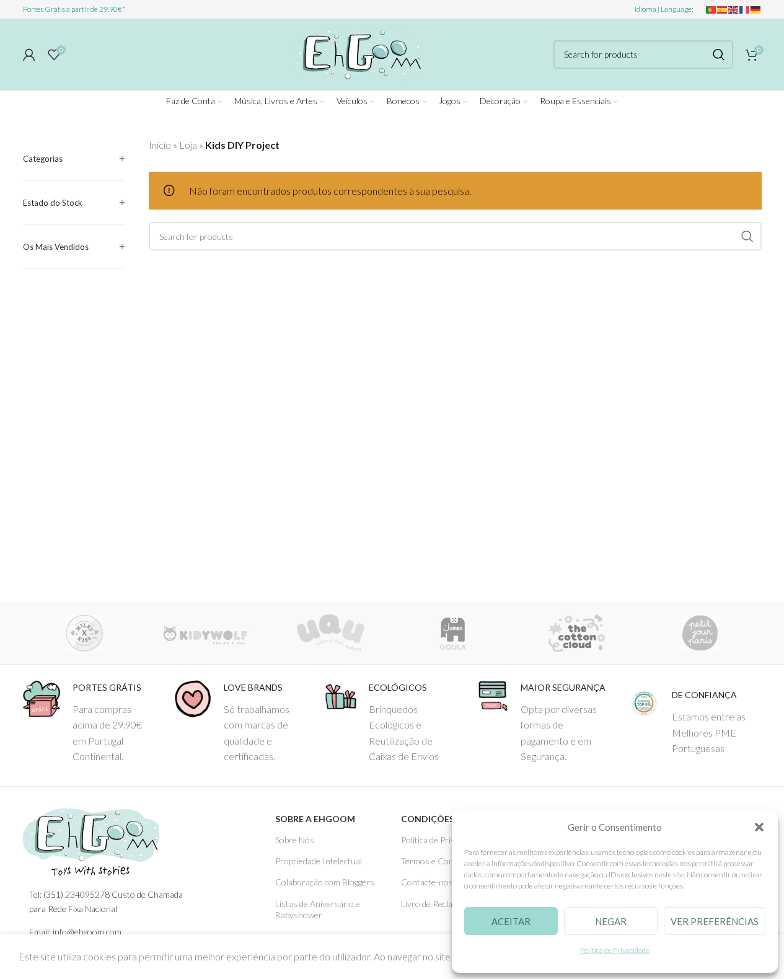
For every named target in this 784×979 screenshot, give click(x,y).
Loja (188, 145)
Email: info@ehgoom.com (75, 931)
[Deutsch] (756, 9)
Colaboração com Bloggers (324, 882)
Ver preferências (715, 921)
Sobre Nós (294, 840)
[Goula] (453, 633)
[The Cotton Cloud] (576, 633)
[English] (733, 9)
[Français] (745, 9)
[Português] (711, 9)
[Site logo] (357, 52)
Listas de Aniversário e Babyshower (317, 909)
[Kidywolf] (207, 633)
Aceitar (511, 921)
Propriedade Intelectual (318, 861)
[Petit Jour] (700, 633)
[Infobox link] (89, 722)
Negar (611, 921)
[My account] (29, 54)
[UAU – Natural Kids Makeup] (330, 633)
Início (160, 145)
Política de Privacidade (615, 950)
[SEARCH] (719, 54)
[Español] (722, 9)
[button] (759, 827)
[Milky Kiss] (84, 633)
